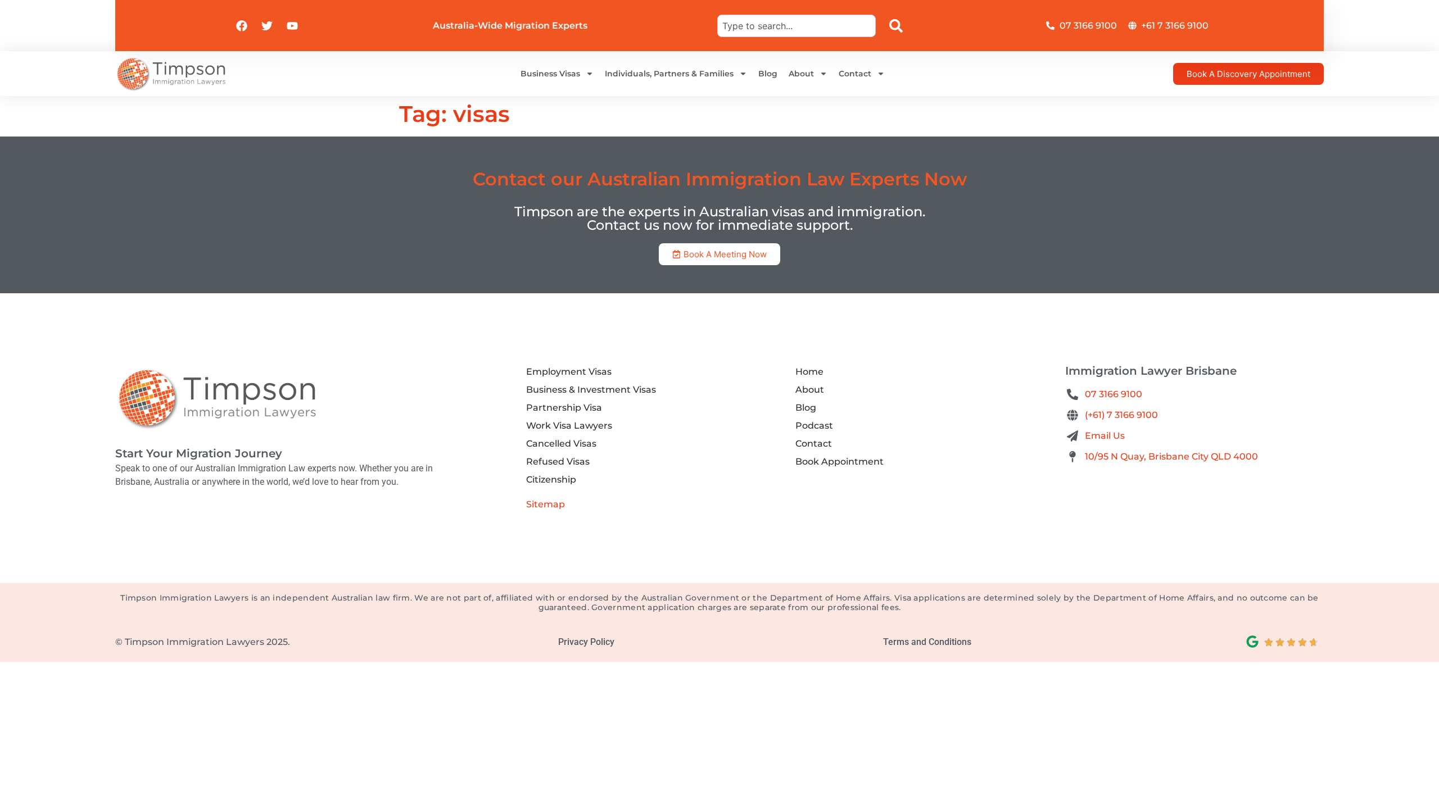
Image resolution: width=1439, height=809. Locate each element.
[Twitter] (267, 26)
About (801, 74)
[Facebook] (241, 26)
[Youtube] (292, 26)
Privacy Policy (586, 642)
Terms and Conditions (927, 642)
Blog (767, 74)
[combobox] (796, 26)
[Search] (898, 26)
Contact (855, 74)
